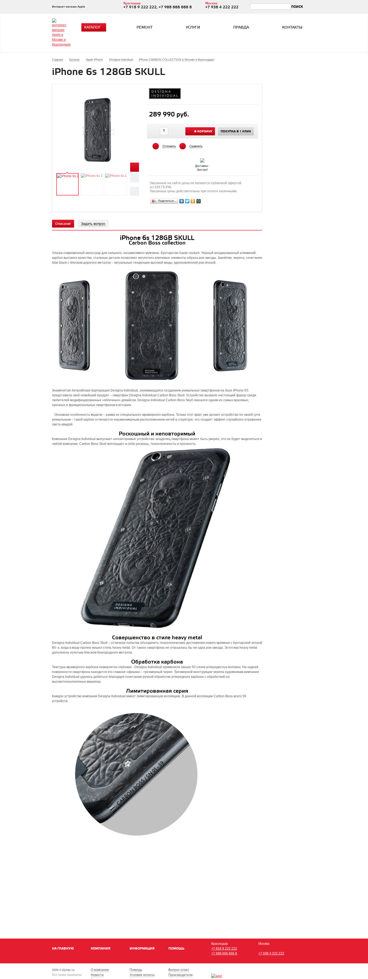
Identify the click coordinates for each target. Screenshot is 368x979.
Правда (241, 27)
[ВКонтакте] (182, 201)
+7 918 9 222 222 (224, 948)
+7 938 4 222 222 (271, 953)
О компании (100, 970)
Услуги (193, 27)
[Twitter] (187, 201)
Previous (134, 177)
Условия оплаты (142, 975)
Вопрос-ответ (178, 970)
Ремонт (144, 27)
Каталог (92, 27)
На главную (63, 949)
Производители (180, 975)
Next (134, 191)
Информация (142, 949)
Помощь (176, 949)
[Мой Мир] (199, 201)
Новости (97, 975)
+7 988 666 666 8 (224, 953)
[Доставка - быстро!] (202, 159)
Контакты (292, 27)
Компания (100, 949)
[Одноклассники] (193, 201)
